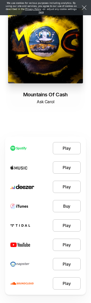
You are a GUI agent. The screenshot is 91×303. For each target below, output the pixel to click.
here (41, 12)
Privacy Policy (33, 9)
